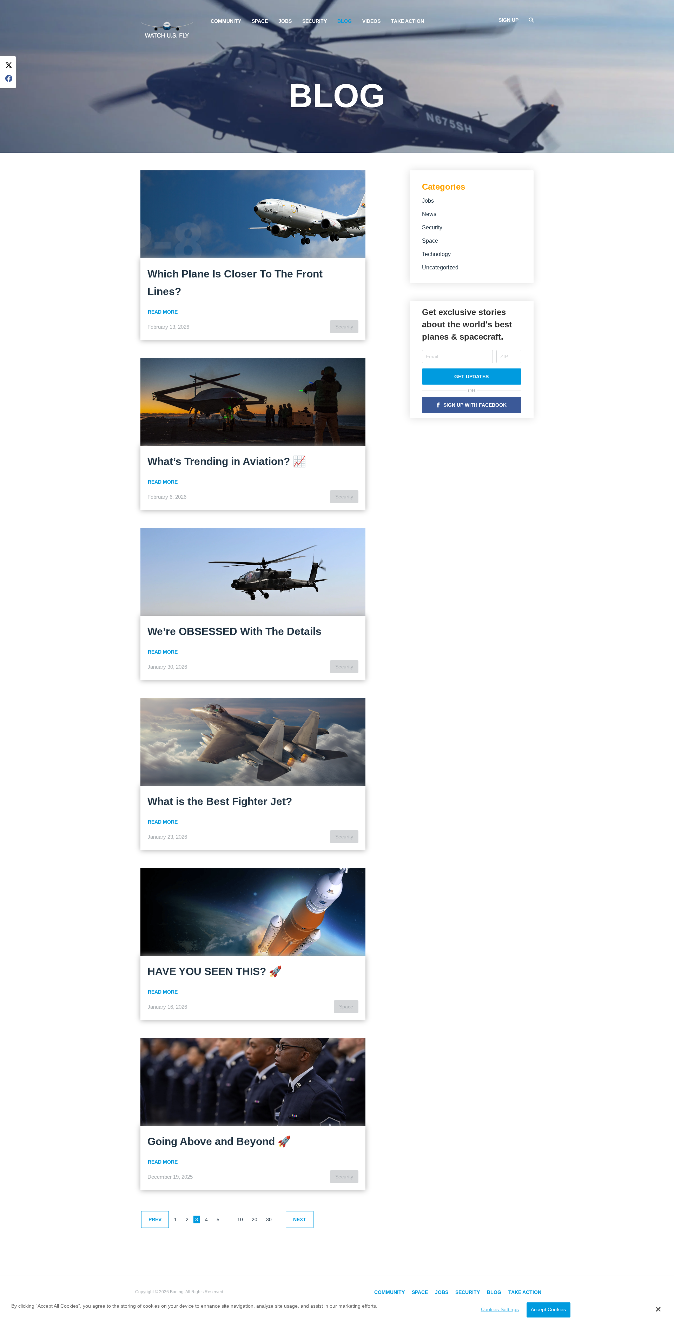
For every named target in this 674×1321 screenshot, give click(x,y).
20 (254, 1219)
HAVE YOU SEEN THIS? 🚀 (214, 971)
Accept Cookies (548, 1310)
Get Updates (471, 376)
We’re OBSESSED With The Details (234, 631)
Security (314, 21)
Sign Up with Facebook (475, 405)
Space (260, 21)
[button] (658, 1309)
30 (269, 1219)
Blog (344, 21)
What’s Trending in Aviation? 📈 (226, 461)
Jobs (285, 21)
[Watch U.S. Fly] (166, 28)
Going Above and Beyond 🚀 (219, 1141)
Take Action (407, 21)
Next (299, 1219)
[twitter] (8, 65)
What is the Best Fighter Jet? (219, 801)
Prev (154, 1219)
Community (226, 21)
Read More (163, 312)
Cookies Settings (500, 1310)
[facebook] (8, 79)
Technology (436, 254)
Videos (371, 21)
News (429, 214)
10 (240, 1219)
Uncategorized (440, 267)
